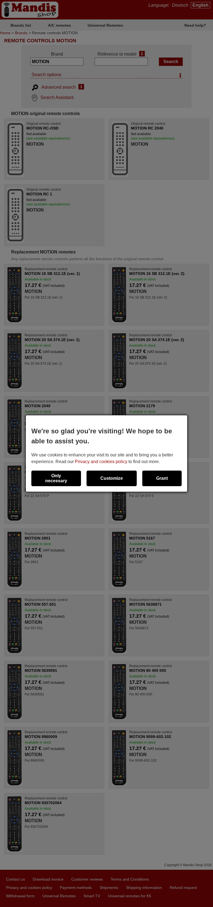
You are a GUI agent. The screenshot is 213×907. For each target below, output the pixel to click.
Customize (111, 478)
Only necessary (56, 478)
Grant (162, 478)
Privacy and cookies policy (101, 461)
